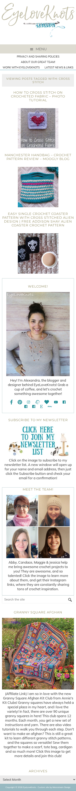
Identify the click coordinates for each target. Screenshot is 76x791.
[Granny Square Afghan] (38, 654)
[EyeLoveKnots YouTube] (56, 402)
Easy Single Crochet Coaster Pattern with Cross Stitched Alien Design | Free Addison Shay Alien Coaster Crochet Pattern (38, 219)
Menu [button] (41, 49)
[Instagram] (28, 402)
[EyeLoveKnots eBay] (50, 406)
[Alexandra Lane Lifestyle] (33, 406)
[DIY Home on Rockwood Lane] (25, 406)
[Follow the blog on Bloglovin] (46, 402)
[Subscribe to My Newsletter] (38, 441)
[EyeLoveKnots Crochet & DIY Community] (64, 402)
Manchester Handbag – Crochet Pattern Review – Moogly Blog (38, 157)
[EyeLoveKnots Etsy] (41, 406)
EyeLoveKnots (38, 22)
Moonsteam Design (61, 787)
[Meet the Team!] (38, 526)
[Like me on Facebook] (11, 402)
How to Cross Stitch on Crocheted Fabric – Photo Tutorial (38, 96)
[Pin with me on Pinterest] (20, 402)
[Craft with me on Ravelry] (37, 402)
